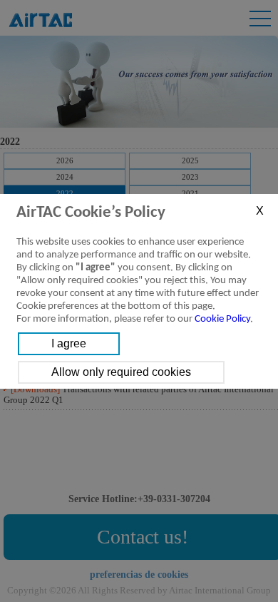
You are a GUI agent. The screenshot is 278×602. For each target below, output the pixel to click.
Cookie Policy (222, 319)
